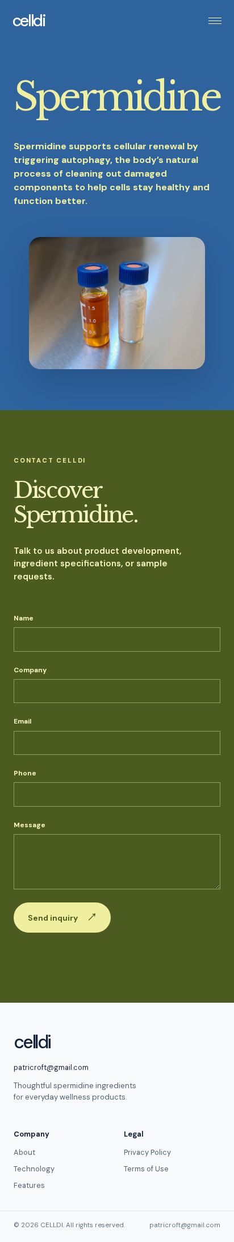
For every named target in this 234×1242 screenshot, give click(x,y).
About (24, 1152)
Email (22, 721)
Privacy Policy (147, 1152)
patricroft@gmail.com (51, 1067)
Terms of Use (146, 1169)
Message (29, 825)
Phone (25, 773)
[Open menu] (212, 20)
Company (30, 670)
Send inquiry (62, 917)
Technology (34, 1169)
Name (24, 618)
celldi (28, 20)
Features (29, 1185)
